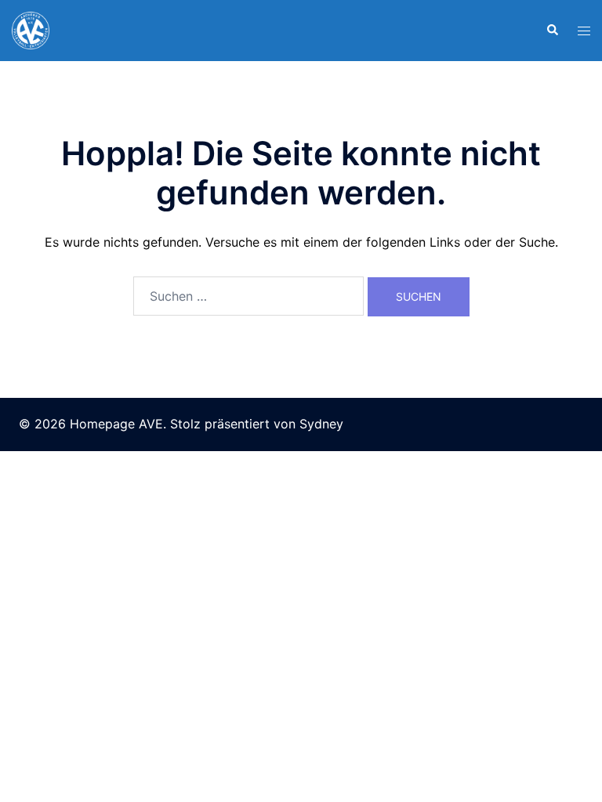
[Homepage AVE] (30, 29)
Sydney (321, 424)
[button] (552, 30)
